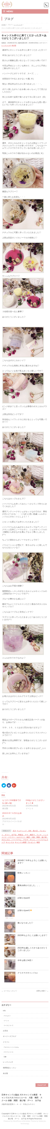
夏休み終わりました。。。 (29, 885)
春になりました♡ (25, 923)
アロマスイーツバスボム (11, 1047)
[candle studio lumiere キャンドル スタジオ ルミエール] (7, 4)
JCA (14, 831)
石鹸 (5, 1056)
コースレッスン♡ (9, 991)
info (4, 1011)
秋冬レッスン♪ (24, 873)
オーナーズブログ (9, 1036)
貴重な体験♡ (42, 991)
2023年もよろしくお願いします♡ (32, 935)
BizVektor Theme (29, 1121)
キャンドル (10, 842)
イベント (6, 1020)
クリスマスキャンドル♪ (28, 973)
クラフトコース (8, 1052)
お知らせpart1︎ (24, 910)
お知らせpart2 (24, 898)
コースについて (8, 1025)
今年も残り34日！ (25, 960)
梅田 (38, 842)
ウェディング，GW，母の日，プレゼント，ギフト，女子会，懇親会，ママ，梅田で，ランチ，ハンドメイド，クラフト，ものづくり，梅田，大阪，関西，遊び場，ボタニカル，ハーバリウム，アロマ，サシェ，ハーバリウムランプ (25, 836)
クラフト (6, 1042)
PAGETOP (42, 1085)
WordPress (17, 1121)
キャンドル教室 (21, 842)
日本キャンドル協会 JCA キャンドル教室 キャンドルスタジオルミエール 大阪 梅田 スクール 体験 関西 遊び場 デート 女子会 (25, 1116)
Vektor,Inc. (42, 1121)
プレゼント (31, 842)
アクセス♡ (7, 1016)
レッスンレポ (6, 45)
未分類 (14, 45)
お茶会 (5, 1031)
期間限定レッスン (9, 1068)
